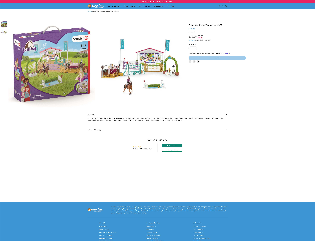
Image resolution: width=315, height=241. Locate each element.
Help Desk (150, 229)
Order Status (151, 226)
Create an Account (153, 235)
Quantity (192, 45)
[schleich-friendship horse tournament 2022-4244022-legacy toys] (51, 63)
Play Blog (170, 6)
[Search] (219, 6)
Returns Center (152, 232)
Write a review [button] (172, 146)
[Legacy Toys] (96, 6)
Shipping (192, 40)
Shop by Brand (130, 6)
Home (90, 11)
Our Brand (103, 226)
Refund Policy (199, 229)
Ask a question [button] (172, 150)
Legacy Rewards (152, 238)
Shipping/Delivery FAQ (202, 238)
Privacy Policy (199, 232)
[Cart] (225, 6)
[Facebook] (190, 61)
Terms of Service (200, 226)
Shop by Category (114, 6)
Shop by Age (159, 6)
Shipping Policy (199, 235)
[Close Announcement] (229, 1)
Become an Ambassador (108, 232)
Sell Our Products (105, 235)
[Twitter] (194, 61)
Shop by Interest (145, 6)
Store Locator (104, 229)
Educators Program (106, 238)
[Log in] (222, 6)
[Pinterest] (198, 61)
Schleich (192, 28)
